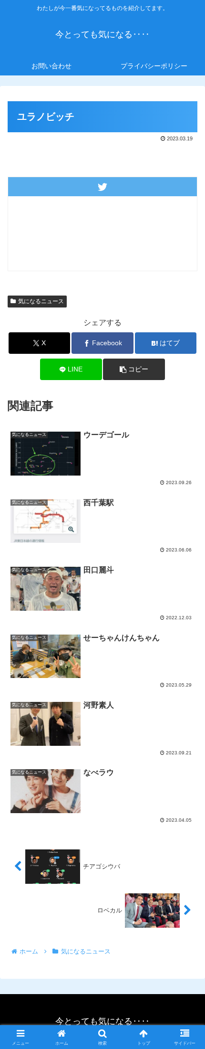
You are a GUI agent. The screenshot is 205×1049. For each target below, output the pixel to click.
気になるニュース (41, 301)
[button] (133, 369)
